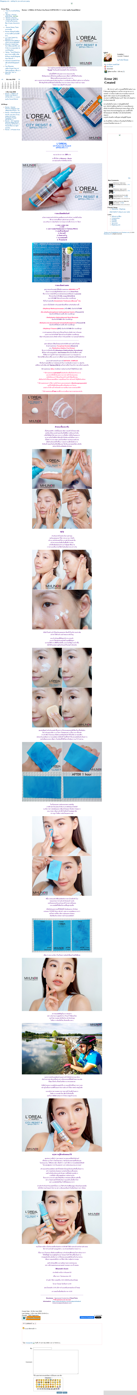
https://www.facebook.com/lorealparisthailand (66, 1301)
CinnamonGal (115, 218)
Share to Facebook (87, 1317)
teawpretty (29, 1343)
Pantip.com (107, 232)
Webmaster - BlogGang (118, 209)
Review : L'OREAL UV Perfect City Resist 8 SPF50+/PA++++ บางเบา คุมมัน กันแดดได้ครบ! (12, 96)
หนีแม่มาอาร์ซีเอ (116, 216)
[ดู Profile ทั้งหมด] (122, 60)
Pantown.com (125, 232)
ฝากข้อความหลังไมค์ (113, 64)
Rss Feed (110, 66)
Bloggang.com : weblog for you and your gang (15, 1)
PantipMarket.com (116, 232)
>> (19, 79)
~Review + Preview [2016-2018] (10, 15)
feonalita (114, 219)
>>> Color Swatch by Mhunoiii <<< (11, 38)
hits (129, 178)
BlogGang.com (116, 225)
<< (2, 79)
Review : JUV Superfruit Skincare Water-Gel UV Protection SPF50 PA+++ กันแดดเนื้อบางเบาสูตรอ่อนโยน (12, 124)
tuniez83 (114, 221)
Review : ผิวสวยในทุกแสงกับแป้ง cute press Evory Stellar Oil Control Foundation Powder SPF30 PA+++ (12, 116)
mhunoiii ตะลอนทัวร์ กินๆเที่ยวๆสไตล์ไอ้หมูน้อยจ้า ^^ (12, 62)
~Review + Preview (10, 17)
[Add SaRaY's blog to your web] (120, 212)
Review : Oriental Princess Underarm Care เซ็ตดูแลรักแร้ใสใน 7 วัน (12, 108)
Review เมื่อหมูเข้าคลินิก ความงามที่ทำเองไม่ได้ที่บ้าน (12, 33)
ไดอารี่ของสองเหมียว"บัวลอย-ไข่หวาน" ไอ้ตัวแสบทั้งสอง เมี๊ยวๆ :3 (12, 68)
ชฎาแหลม (115, 223)
